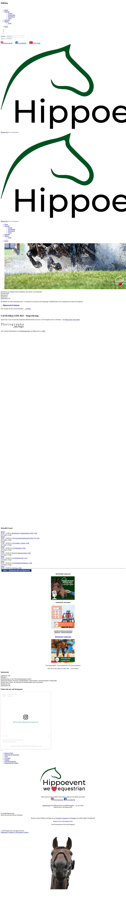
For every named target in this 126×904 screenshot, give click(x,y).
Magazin (7, 12)
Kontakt (6, 759)
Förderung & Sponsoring (11, 755)
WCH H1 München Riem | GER (21, 553)
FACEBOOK (22, 43)
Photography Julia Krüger (72, 319)
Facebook (59, 818)
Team (6, 756)
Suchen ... (4, 36)
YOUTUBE (36, 43)
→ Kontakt (27, 308)
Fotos (9, 23)
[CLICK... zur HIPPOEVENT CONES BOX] (63, 662)
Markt (6, 26)
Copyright (7, 758)
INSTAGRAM (8, 43)
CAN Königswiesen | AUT (19, 558)
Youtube (73, 818)
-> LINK (42, 331)
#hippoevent (46, 805)
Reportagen (11, 16)
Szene (10, 18)
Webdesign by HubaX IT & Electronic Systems (14, 832)
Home (6, 10)
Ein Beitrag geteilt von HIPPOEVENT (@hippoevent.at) (26, 746)
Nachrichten (11, 15)
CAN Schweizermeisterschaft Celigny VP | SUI (25, 538)
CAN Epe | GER (16, 568)
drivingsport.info (25, 331)
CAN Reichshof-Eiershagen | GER (22, 563)
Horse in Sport (8, 753)
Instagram (65, 818)
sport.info (7, 20)
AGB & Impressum (10, 761)
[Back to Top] (1, 750)
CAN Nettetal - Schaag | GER (20, 543)
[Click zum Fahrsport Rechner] (63, 628)
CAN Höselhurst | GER (18, 548)
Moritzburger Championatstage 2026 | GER (24, 533)
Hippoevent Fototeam (11, 305)
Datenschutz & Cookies (11, 763)
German (9, 38)
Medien (6, 21)
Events (10, 13)
